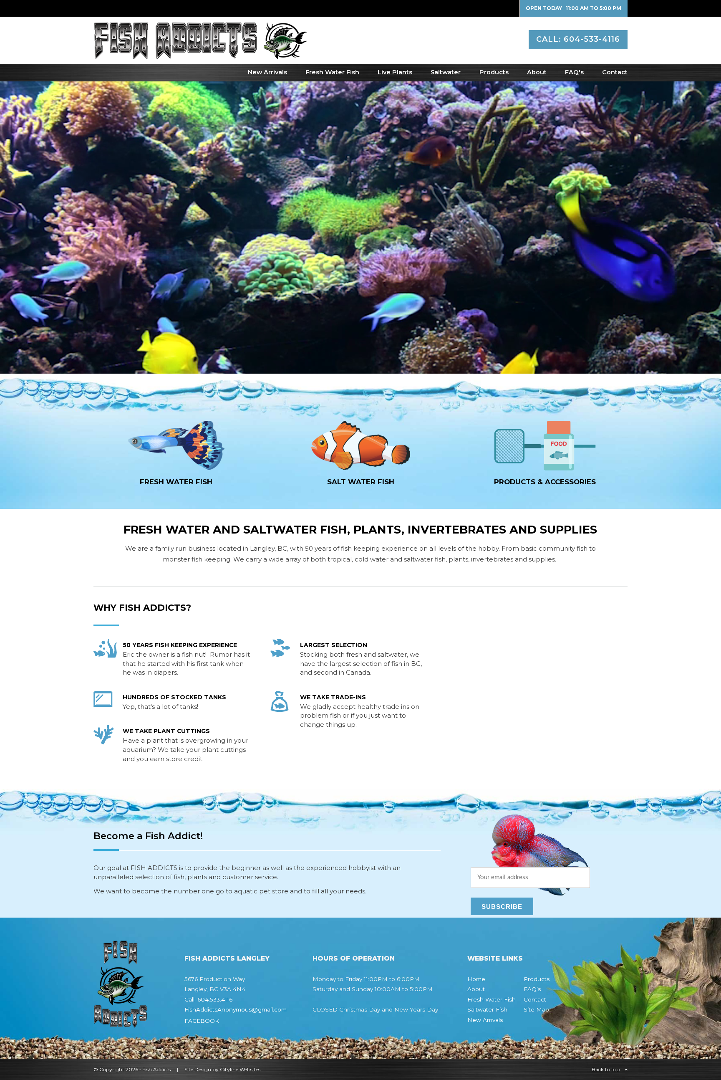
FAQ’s (532, 989)
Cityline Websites (240, 1069)
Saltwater (446, 72)
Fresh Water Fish (332, 72)
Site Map (536, 1009)
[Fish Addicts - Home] (200, 55)
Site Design (197, 1069)
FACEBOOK (201, 1020)
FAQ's (574, 72)
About (537, 72)
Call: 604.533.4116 (208, 999)
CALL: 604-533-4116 (578, 39)
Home (476, 979)
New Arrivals (267, 72)
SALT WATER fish (360, 482)
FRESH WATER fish (176, 482)
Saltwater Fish (487, 1009)
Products (494, 72)
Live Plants (395, 72)
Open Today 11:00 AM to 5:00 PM (573, 8)
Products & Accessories (545, 482)
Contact (615, 72)
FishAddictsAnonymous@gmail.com (235, 1009)
